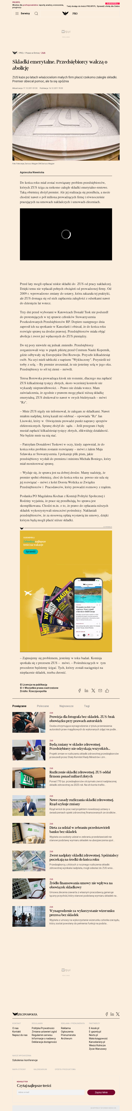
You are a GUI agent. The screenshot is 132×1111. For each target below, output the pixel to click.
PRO (75, 13)
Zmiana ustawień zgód (44, 1031)
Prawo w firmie (32, 53)
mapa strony (19, 1069)
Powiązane (19, 706)
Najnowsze (66, 706)
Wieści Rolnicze (97, 1045)
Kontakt (16, 1031)
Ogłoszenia (67, 1031)
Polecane (43, 706)
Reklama (66, 1028)
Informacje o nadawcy (44, 1038)
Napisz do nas (20, 1035)
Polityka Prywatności (43, 1028)
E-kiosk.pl (94, 1028)
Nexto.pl (93, 1035)
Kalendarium (40, 1069)
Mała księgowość (98, 1038)
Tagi (87, 706)
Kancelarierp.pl (97, 1042)
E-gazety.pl (95, 1031)
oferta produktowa (65, 1069)
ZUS (43, 53)
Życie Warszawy (98, 1048)
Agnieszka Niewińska (32, 172)
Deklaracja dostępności (44, 1042)
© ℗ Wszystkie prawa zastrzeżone (39, 688)
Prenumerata (68, 1035)
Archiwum (66, 1038)
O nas (15, 1028)
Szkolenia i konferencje (25, 1060)
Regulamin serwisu (42, 1035)
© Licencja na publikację (33, 684)
